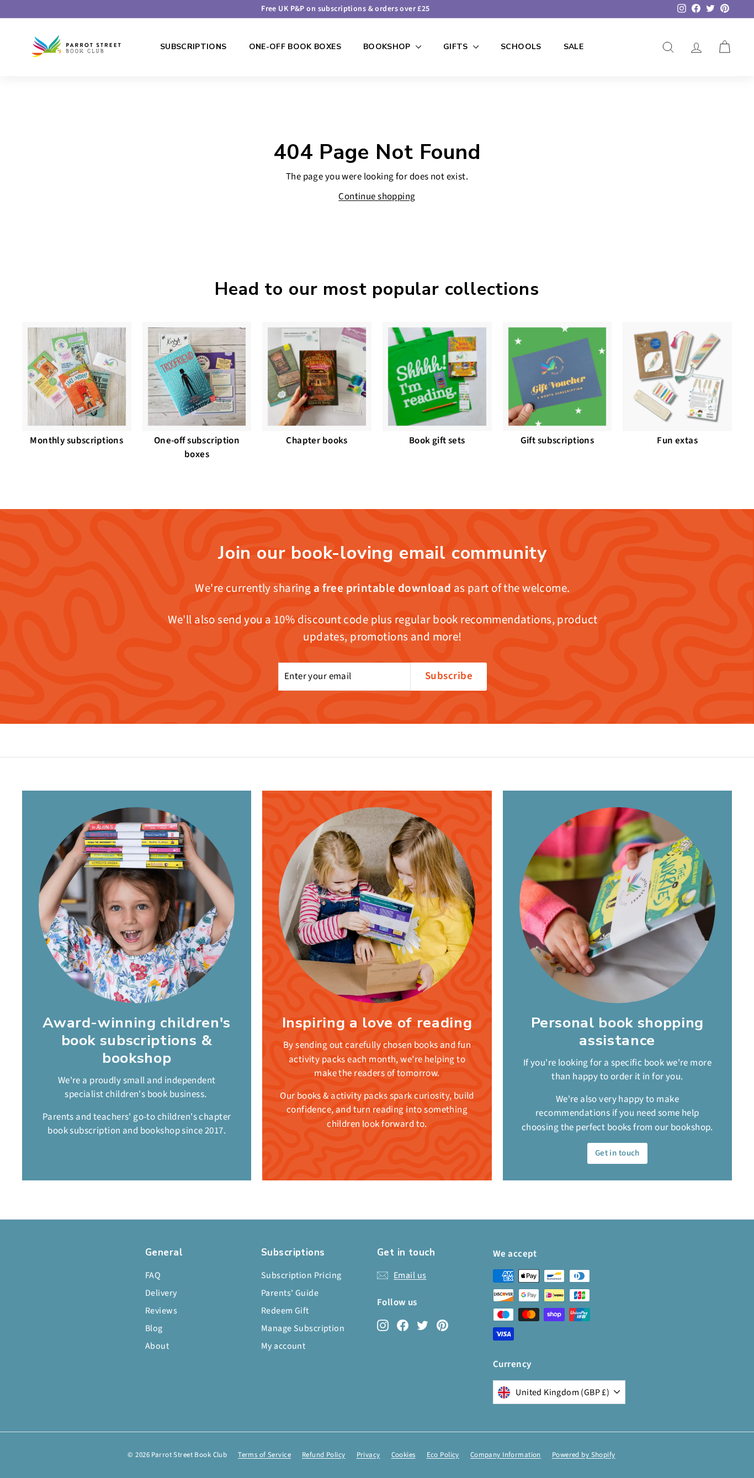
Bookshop (388, 46)
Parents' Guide (289, 1293)
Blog (154, 1328)
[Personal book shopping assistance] (617, 905)
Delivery (161, 1293)
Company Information (505, 1455)
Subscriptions (193, 46)
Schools (521, 46)
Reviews (161, 1311)
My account (283, 1346)
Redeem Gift (285, 1311)
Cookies (403, 1455)
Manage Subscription (302, 1328)
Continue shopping (376, 196)
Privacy (368, 1455)
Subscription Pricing (301, 1275)
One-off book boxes (295, 46)
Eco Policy (443, 1455)
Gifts (456, 46)
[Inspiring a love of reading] (377, 905)
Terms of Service (264, 1455)
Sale (573, 46)
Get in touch (617, 1153)
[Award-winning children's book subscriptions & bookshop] (137, 905)
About (157, 1346)
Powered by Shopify (583, 1455)
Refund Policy (324, 1455)
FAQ (153, 1275)
